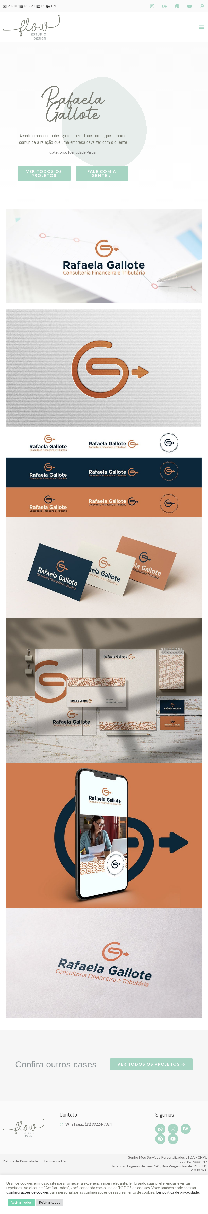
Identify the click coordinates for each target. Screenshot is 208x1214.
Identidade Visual (82, 152)
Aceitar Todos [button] (21, 1202)
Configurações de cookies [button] (27, 1192)
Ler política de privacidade (177, 1192)
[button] (201, 27)
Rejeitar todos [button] (49, 1202)
